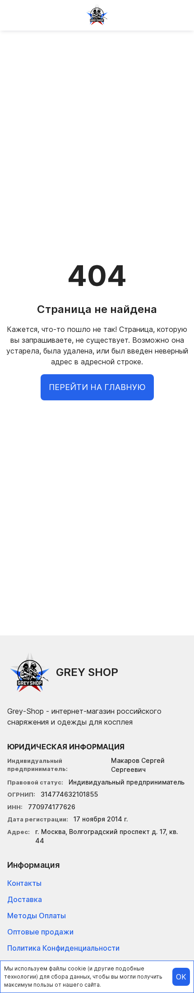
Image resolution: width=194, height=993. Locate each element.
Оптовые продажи (40, 931)
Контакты (24, 883)
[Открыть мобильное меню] (14, 14)
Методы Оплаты (36, 915)
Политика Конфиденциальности (63, 947)
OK (181, 976)
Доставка (24, 899)
